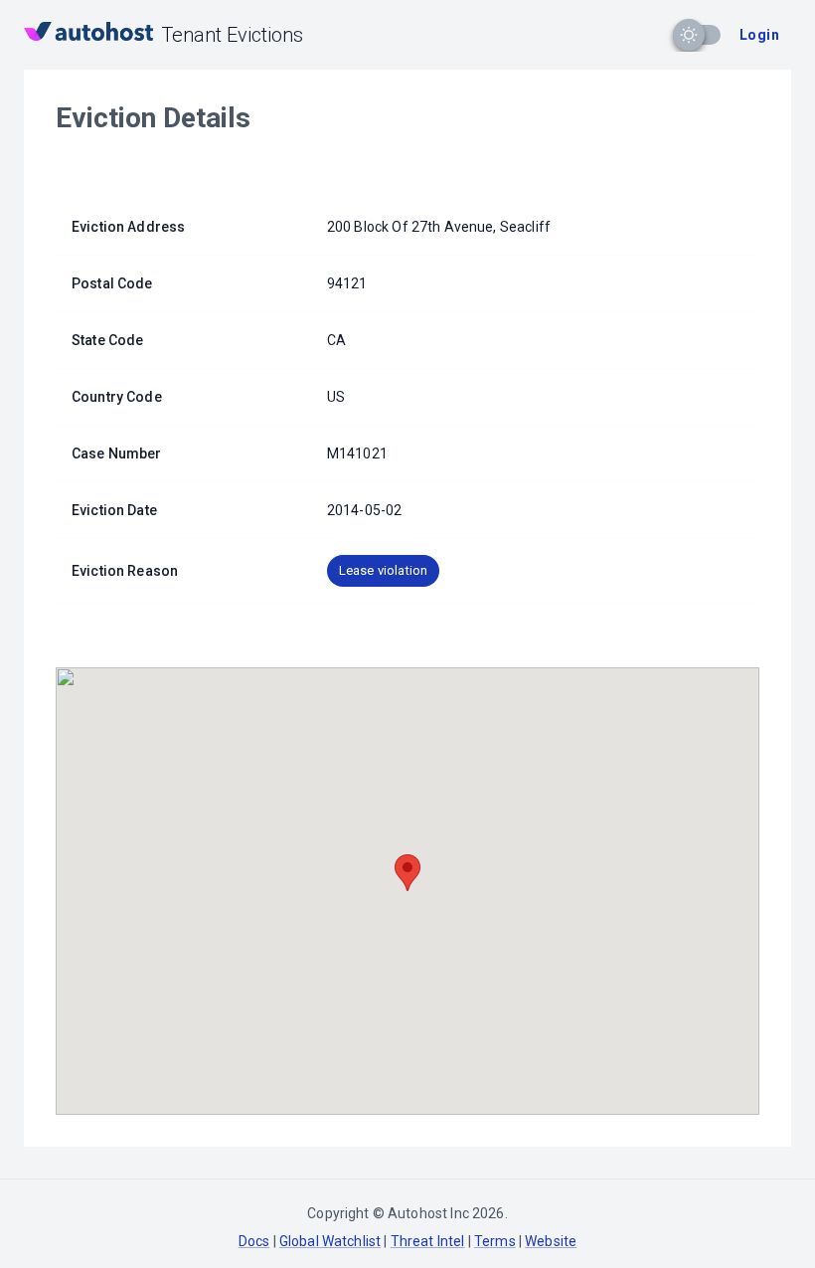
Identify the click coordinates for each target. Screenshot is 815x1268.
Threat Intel (428, 1241)
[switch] (688, 35)
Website (550, 1241)
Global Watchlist (330, 1241)
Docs (254, 1241)
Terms (495, 1241)
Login (759, 35)
